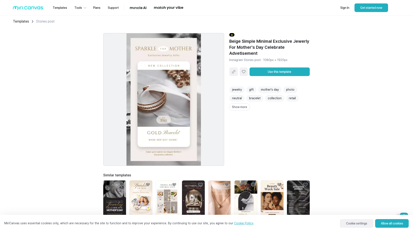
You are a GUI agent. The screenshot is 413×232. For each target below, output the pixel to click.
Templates (21, 21)
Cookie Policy (243, 223)
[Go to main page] (28, 9)
